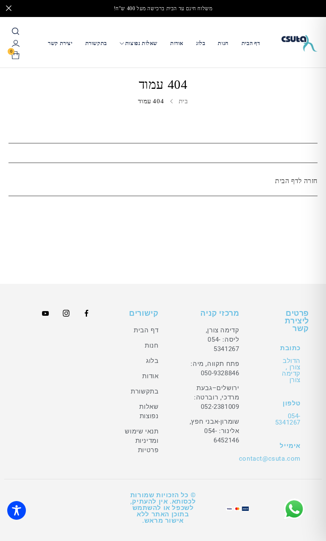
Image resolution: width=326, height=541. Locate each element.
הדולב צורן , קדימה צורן (291, 370)
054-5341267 (288, 419)
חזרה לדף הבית (296, 180)
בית (183, 101)
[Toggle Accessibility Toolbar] (16, 510)
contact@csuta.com (270, 458)
